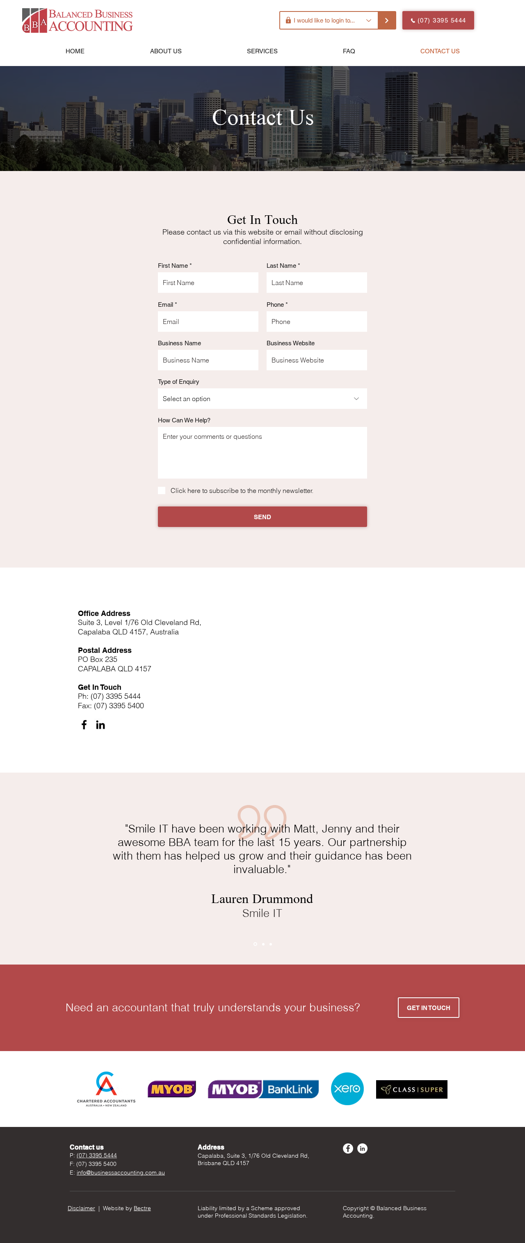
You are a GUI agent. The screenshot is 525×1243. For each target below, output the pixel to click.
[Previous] (46, 868)
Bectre (142, 1208)
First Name (173, 265)
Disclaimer (81, 1208)
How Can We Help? (184, 420)
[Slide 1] (255, 944)
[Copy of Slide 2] (270, 944)
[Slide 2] (263, 944)
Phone (275, 304)
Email (165, 304)
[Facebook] (84, 724)
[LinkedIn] (100, 724)
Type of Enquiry (178, 382)
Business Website (291, 343)
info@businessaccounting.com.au (121, 1172)
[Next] (479, 868)
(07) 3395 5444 (97, 1155)
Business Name (179, 343)
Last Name (281, 265)
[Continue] (387, 20)
